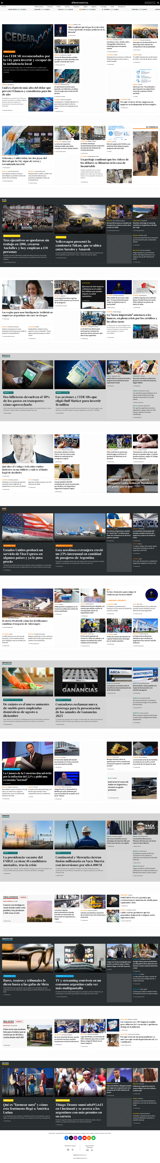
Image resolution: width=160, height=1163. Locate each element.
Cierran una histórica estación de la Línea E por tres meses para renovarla (93, 915)
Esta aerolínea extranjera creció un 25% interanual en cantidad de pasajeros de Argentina (79, 554)
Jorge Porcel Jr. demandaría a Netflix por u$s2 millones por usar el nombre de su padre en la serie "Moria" (66, 792)
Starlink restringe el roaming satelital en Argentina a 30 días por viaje (145, 225)
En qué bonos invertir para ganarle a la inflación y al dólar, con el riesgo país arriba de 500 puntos (66, 90)
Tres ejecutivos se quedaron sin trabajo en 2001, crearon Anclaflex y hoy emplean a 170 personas (26, 246)
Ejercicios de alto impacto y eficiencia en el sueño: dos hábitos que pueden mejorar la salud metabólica (93, 291)
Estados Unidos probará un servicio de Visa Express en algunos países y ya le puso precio (23, 556)
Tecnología (103, 6)
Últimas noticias (39, 6)
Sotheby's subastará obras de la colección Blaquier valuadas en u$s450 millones (144, 1118)
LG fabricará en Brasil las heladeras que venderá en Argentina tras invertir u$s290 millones (144, 639)
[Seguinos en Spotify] (93, 1138)
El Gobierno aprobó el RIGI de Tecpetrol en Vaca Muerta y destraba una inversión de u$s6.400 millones (145, 856)
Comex (112, 6)
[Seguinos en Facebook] (66, 1138)
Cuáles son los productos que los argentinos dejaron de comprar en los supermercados (137, 915)
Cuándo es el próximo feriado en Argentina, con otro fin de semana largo (144, 1103)
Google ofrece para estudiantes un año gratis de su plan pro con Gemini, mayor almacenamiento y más (145, 964)
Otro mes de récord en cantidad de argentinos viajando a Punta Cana (145, 562)
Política (59, 6)
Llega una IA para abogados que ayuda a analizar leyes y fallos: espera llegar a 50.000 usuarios (119, 964)
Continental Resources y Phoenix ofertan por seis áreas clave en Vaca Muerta (144, 841)
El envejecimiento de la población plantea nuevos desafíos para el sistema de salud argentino (145, 608)
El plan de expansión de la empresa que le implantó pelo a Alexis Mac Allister (145, 240)
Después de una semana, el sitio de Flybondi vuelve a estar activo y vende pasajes (119, 59)
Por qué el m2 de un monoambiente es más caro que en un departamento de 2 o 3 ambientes (139, 1039)
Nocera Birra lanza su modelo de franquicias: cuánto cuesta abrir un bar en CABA (119, 225)
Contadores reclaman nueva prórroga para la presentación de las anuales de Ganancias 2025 (78, 710)
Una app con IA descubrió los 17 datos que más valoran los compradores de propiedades (145, 44)
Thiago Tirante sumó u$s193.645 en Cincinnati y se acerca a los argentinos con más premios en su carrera (79, 1110)
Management (121, 6)
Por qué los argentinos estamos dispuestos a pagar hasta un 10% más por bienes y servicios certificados (144, 411)
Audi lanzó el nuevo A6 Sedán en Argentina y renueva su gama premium (118, 786)
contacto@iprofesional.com (80, 1158)
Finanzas (67, 6)
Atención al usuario (70, 1146)
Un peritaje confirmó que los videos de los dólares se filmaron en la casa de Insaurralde (105, 162)
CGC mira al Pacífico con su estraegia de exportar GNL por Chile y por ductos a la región (118, 841)
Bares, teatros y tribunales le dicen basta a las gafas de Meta (26, 982)
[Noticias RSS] (89, 1138)
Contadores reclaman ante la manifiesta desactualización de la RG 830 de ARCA (119, 688)
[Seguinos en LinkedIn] (80, 1138)
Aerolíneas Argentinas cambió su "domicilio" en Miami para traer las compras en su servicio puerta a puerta (119, 534)
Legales (85, 6)
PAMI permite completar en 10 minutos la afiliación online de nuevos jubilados (66, 609)
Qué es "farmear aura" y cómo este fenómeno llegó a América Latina (26, 1108)
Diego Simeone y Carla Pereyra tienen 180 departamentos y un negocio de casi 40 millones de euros (144, 256)
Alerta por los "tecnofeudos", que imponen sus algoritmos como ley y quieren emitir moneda (144, 90)
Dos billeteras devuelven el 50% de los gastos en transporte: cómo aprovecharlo (26, 401)
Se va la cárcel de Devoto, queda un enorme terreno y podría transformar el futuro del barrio (66, 1039)
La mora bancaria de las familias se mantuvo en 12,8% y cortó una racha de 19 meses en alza (145, 762)
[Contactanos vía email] (68, 1150)
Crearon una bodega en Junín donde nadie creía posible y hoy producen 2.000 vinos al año (14, 909)
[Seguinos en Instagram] (75, 1138)
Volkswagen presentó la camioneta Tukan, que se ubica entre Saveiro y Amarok (78, 245)
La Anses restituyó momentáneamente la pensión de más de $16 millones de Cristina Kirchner (92, 147)
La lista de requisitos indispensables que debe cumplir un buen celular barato (66, 146)
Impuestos (76, 6)
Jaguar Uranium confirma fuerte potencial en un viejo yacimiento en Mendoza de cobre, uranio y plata (145, 870)
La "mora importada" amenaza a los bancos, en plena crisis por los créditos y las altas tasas (132, 318)
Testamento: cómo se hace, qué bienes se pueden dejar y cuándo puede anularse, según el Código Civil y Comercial (145, 455)
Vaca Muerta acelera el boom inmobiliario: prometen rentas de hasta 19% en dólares (13, 176)
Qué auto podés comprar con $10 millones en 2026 (39, 483)
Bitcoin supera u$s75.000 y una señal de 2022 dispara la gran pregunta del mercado (118, 146)
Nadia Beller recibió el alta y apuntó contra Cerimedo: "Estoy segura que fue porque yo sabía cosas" (39, 332)
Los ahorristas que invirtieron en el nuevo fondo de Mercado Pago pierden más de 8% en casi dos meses (145, 396)
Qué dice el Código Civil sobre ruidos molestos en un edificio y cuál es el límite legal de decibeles (25, 469)
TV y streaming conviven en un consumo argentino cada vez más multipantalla (78, 984)
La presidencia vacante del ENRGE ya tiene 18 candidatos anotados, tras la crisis (25, 861)
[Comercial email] (87, 1150)
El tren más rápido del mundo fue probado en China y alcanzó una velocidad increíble (66, 762)
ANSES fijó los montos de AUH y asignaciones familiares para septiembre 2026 (119, 380)
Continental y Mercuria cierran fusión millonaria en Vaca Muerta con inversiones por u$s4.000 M (80, 861)
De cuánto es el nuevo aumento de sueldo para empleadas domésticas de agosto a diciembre (26, 710)
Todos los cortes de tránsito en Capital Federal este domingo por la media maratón (118, 639)
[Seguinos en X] (71, 1138)
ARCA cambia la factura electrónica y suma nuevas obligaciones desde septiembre (145, 717)
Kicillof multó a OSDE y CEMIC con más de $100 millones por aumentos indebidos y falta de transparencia (40, 177)
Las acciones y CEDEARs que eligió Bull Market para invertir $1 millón (78, 401)
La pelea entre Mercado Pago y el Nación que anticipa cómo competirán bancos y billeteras (40, 791)
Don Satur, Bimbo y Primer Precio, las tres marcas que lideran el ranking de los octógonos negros (64, 455)
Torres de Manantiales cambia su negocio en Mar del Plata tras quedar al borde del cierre (66, 59)
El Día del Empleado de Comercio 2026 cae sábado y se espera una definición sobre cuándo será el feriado (92, 639)
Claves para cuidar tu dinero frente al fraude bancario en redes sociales (145, 992)
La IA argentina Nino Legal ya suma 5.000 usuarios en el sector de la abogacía (66, 300)
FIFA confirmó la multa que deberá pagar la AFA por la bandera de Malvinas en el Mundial (117, 455)
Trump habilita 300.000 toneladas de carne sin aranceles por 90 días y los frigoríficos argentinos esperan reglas (66, 485)
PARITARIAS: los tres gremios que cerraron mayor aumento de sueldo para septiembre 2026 (139, 900)
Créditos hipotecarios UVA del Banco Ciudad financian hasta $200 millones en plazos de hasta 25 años (144, 301)
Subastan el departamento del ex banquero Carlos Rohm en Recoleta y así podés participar (131, 483)
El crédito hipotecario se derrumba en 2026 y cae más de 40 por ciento (145, 58)
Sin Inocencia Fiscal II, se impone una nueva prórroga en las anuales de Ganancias (145, 702)
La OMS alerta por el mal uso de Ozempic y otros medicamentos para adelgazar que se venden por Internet (14, 639)
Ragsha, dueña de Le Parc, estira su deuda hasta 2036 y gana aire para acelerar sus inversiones (40, 638)
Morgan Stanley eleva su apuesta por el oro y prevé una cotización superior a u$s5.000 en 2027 (118, 762)
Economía (50, 6)
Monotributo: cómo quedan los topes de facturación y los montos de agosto (145, 688)
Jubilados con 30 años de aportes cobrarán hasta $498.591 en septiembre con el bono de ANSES (14, 484)
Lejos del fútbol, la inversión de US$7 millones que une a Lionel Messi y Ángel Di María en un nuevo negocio (92, 1040)
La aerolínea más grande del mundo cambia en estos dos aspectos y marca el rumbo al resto (144, 534)
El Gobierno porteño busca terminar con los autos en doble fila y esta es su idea (119, 608)
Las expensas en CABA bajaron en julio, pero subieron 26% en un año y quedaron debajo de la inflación (139, 1024)
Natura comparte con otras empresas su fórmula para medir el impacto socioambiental (14, 331)
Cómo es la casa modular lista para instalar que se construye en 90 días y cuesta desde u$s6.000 (14, 1033)
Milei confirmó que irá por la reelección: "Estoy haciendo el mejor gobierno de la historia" (86, 30)
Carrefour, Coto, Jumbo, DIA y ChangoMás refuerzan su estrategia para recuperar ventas (118, 45)
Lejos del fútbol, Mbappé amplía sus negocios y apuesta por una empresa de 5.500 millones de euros (119, 1089)
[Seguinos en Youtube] (84, 1138)
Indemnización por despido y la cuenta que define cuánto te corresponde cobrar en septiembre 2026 (92, 609)
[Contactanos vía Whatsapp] (73, 1150)
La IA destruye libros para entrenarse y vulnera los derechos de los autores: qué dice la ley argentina (91, 332)
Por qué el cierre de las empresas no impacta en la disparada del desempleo (138, 103)
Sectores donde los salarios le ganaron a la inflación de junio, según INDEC (145, 380)
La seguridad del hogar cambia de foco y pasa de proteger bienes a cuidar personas (144, 979)
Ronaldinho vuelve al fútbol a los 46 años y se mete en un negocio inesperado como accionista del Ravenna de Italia (14, 792)
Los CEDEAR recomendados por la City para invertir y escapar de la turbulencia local (27, 60)
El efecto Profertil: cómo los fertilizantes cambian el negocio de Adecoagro (25, 622)
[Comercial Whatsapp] (92, 1150)
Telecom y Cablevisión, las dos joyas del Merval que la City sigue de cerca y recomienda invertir (24, 161)
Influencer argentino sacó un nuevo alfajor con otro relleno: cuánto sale (144, 1088)
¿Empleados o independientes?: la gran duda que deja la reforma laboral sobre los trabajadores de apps (66, 105)
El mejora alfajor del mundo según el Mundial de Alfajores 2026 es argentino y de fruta (145, 548)
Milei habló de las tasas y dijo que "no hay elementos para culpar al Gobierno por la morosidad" (118, 301)
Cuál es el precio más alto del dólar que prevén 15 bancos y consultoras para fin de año (26, 91)
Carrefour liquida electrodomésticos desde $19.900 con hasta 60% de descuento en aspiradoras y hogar (64, 914)
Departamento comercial (89, 1146)
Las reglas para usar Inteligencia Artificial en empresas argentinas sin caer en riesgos (27, 314)
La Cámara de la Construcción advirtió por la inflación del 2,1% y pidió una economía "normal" (27, 776)
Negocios (94, 6)
